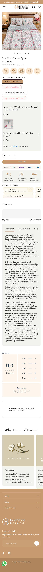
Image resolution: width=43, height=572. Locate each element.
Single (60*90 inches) (12, 87)
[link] (18, 450)
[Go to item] (14, 53)
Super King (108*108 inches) (14, 98)
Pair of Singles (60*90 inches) (14, 93)
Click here (15, 146)
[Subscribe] (36, 543)
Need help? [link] (37, 220)
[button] (29, 358)
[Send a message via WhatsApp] (4, 563)
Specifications (24, 228)
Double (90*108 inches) (12, 81)
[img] (7, 65)
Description (9, 228)
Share (7, 220)
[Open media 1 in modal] (36, 16)
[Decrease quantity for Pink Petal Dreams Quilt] (4, 155)
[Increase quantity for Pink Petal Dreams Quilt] (14, 155)
